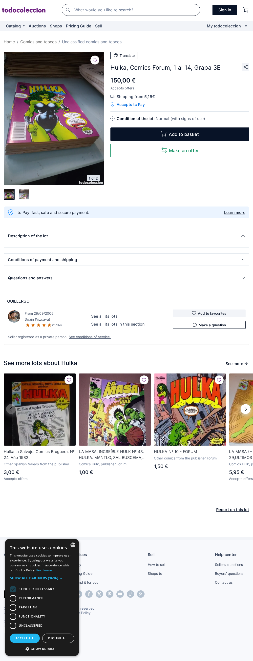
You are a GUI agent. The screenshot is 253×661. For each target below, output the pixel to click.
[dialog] (42, 597)
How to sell (156, 564)
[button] (126, 236)
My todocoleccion (224, 25)
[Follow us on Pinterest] (109, 594)
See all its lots (104, 316)
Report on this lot (232, 509)
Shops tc (155, 573)
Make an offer (184, 150)
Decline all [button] (58, 638)
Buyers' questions (229, 573)
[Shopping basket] (246, 10)
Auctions (37, 25)
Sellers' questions (229, 564)
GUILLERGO (18, 301)
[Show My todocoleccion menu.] (246, 26)
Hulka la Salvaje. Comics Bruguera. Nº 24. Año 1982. (39, 454)
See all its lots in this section (118, 324)
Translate (127, 55)
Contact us (223, 582)
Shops (56, 25)
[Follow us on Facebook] (89, 594)
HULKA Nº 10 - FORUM (175, 451)
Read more (44, 570)
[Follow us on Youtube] (120, 594)
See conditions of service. (90, 337)
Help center (226, 554)
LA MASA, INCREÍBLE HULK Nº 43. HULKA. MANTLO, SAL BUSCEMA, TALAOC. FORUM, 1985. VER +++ (111, 454)
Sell (98, 25)
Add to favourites (212, 313)
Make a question (212, 325)
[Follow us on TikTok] (130, 594)
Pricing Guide (78, 25)
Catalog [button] (14, 25)
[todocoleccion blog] (141, 594)
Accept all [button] (25, 638)
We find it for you (84, 582)
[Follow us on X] (99, 594)
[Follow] (94, 60)
